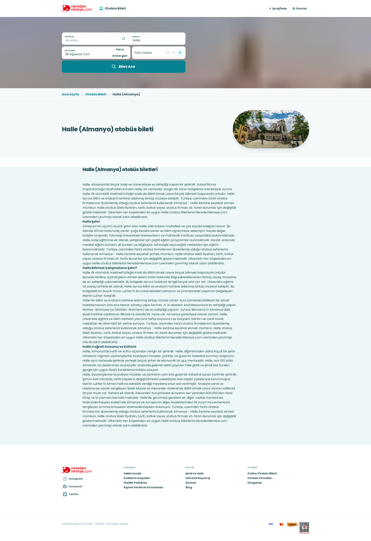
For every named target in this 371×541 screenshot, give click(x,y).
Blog (189, 487)
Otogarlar (254, 483)
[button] (278, 8)
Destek (301, 8)
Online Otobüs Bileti (262, 473)
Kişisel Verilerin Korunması (143, 487)
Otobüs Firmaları (259, 478)
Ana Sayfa (70, 94)
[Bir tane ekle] (180, 53)
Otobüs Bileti (95, 94)
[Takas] (124, 38)
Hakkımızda (132, 473)
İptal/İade (279, 8)
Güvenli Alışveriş (198, 478)
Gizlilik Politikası (135, 483)
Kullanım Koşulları (137, 478)
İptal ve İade (195, 473)
